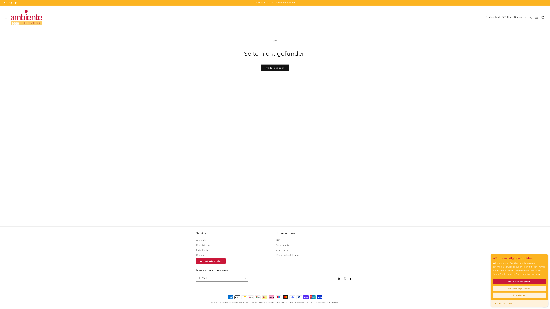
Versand (300, 302)
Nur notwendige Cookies (519, 288)
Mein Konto (202, 250)
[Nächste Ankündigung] (382, 2)
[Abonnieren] (244, 278)
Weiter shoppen (275, 68)
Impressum (282, 250)
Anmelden (201, 240)
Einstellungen (519, 295)
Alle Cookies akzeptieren (519, 281)
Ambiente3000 (224, 302)
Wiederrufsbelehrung (287, 255)
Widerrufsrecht (258, 302)
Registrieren (203, 245)
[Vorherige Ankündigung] (168, 2)
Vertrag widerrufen (211, 261)
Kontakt (200, 255)
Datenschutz (499, 303)
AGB (510, 303)
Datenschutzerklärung (277, 302)
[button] (6, 17)
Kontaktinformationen (316, 302)
